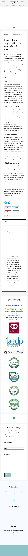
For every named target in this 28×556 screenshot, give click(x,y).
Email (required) (8, 442)
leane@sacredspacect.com (18, 5)
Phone (5, 448)
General (10, 222)
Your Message (7, 454)
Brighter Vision (16, 551)
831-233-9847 (7, 5)
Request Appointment (14, 493)
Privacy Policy (22, 551)
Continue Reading (11, 286)
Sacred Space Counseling (14, 16)
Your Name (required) (9, 436)
